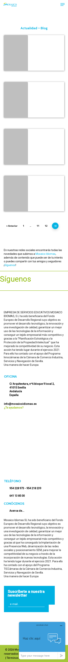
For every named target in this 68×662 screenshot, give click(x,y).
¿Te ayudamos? (14, 407)
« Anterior (11, 225)
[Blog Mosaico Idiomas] (16, 194)
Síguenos (9, 265)
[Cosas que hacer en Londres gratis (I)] (16, 147)
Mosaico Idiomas (46, 253)
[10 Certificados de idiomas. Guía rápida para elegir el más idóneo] (16, 54)
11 (38, 225)
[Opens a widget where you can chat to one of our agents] (42, 640)
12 (46, 225)
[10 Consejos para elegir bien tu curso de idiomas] (16, 100)
